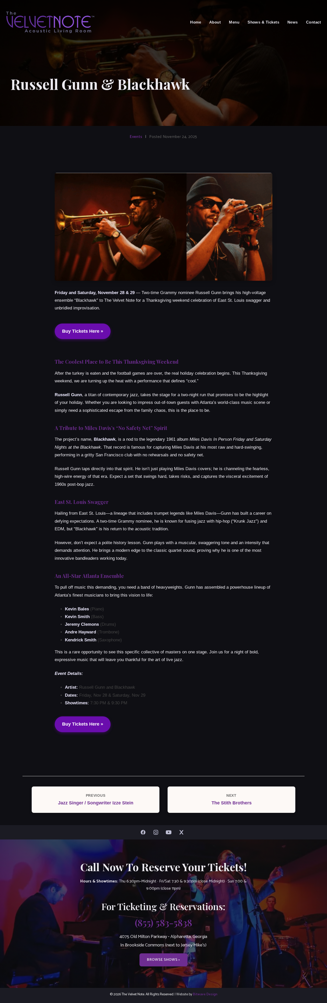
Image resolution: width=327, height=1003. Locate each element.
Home (195, 22)
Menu (234, 22)
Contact (313, 22)
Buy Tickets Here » (82, 331)
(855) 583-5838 (163, 922)
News (292, 22)
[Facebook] (144, 832)
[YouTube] (170, 832)
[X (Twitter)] (183, 832)
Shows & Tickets (263, 22)
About (215, 22)
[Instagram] (157, 832)
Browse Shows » (163, 960)
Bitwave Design (205, 994)
